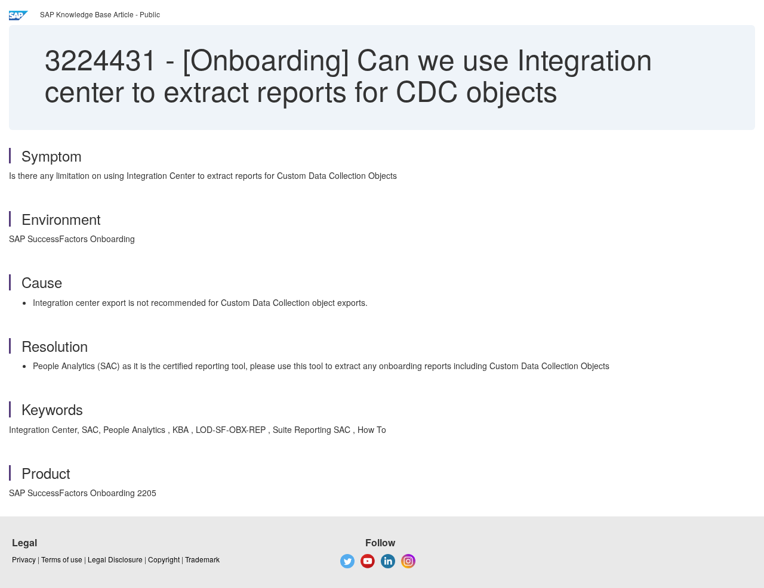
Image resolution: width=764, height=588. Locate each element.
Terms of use (61, 559)
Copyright (164, 559)
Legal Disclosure (115, 559)
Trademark (202, 559)
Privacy (24, 559)
